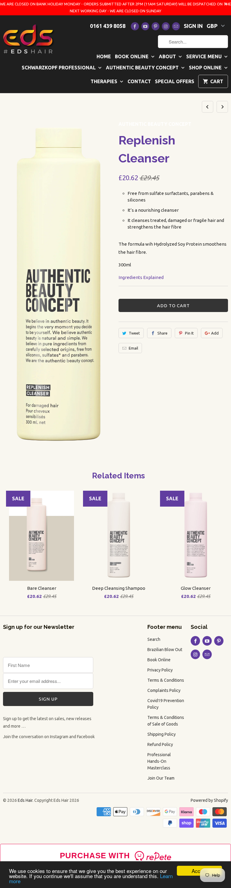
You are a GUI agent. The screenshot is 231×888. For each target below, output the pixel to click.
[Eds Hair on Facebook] (135, 26)
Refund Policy (160, 744)
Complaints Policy (163, 690)
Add (215, 333)
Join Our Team (160, 778)
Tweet (134, 333)
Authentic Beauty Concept (143, 67)
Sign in (193, 26)
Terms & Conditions (165, 680)
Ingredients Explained (141, 277)
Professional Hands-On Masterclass (159, 761)
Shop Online (206, 67)
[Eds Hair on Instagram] (166, 26)
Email (133, 348)
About (168, 56)
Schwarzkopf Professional (59, 67)
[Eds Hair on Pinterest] (155, 26)
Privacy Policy (160, 670)
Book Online (132, 56)
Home (104, 56)
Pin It (189, 333)
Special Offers (174, 81)
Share (162, 333)
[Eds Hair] (29, 38)
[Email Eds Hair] (176, 26)
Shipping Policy (161, 734)
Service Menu (204, 56)
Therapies (105, 81)
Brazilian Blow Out (164, 649)
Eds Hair (25, 800)
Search (153, 639)
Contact (139, 81)
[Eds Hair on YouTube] (145, 26)
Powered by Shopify (209, 800)
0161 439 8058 (107, 26)
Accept (199, 870)
